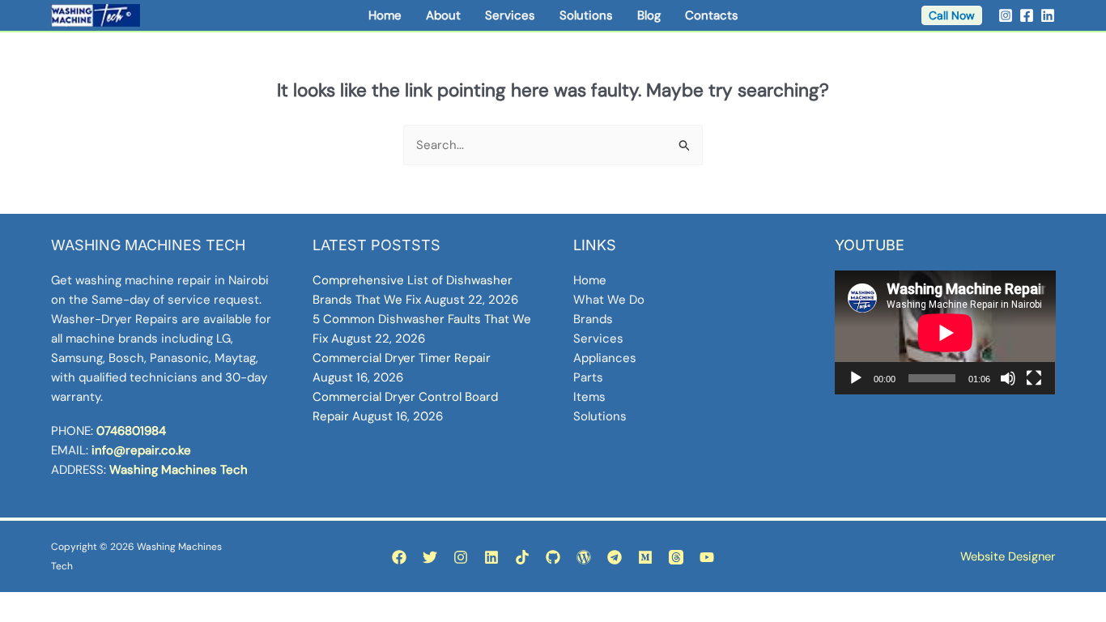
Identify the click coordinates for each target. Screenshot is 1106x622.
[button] (951, 15)
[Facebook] (1026, 15)
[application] (945, 332)
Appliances (604, 358)
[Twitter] (430, 557)
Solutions (586, 15)
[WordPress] (584, 557)
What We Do (608, 300)
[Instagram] (1005, 15)
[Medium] (645, 557)
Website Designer (1007, 556)
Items (589, 397)
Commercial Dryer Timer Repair (402, 358)
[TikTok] (522, 557)
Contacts (711, 15)
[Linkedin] (1047, 15)
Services (510, 15)
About (443, 15)
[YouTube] (707, 557)
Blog (649, 15)
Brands (593, 319)
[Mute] (1008, 378)
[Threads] (676, 557)
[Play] (856, 378)
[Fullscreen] (1034, 378)
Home (385, 15)
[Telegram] (614, 557)
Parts (588, 377)
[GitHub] (553, 557)
